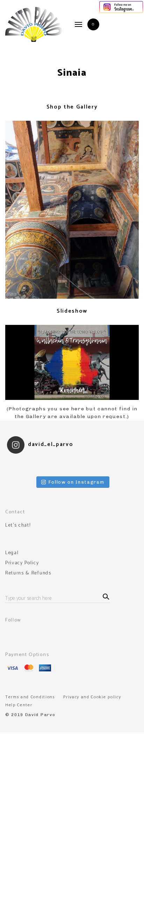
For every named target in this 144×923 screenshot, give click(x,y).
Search (105, 596)
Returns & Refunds (28, 573)
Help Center (18, 705)
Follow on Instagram (77, 482)
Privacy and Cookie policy (92, 697)
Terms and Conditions (30, 697)
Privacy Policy (22, 563)
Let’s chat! (17, 525)
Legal (12, 553)
